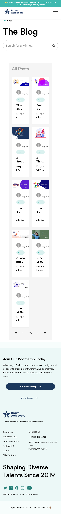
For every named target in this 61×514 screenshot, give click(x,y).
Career (21, 152)
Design (41, 152)
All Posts (20, 68)
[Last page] (45, 332)
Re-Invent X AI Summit (39, 2)
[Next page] (38, 332)
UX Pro (6, 450)
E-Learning (21, 99)
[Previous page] (22, 332)
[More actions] (24, 92)
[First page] (16, 332)
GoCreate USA (10, 436)
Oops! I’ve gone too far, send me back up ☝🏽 (30, 507)
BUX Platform (9, 455)
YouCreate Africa (11, 441)
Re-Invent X (8, 446)
